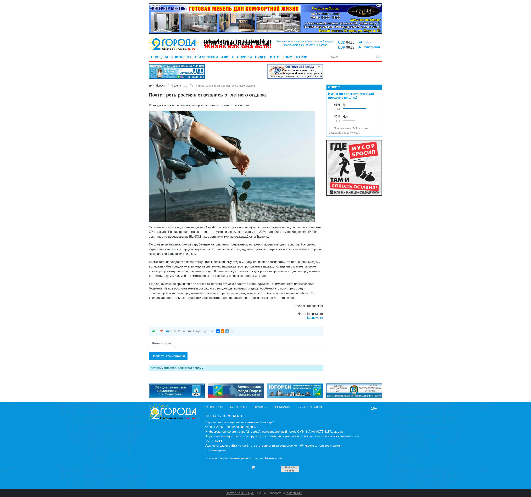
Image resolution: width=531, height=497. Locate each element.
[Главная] (150, 85)
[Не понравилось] (161, 331)
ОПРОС (334, 87)
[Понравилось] (153, 331)
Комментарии (161, 343)
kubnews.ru (315, 317)
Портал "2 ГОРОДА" (240, 493)
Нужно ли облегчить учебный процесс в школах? (351, 95)
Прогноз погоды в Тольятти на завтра (305, 45)
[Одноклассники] (222, 331)
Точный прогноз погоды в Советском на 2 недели (305, 41)
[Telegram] (227, 331)
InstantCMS (294, 493)
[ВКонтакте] (218, 331)
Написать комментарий (168, 356)
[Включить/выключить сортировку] (330, 128)
